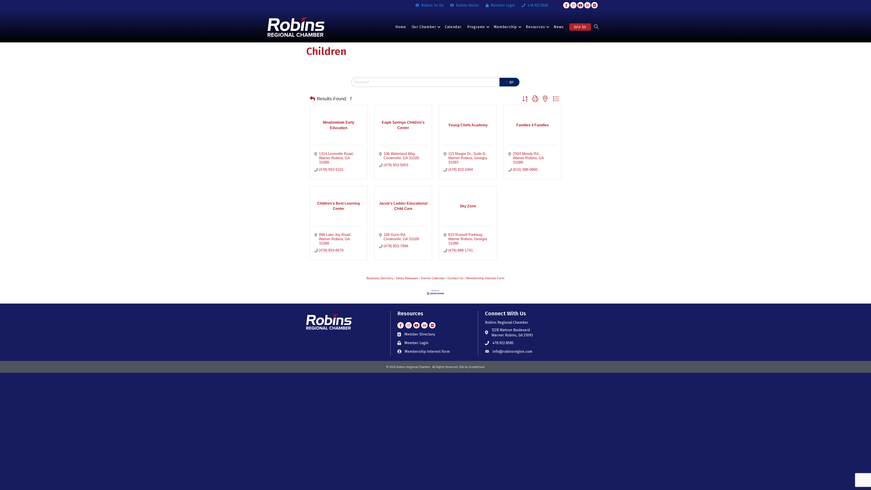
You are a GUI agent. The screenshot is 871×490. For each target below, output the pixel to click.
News (558, 27)
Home (400, 27)
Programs (476, 27)
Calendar (453, 27)
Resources (535, 27)
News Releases (407, 278)
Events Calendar (433, 278)
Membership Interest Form (485, 278)
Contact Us (455, 278)
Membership (505, 27)
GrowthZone (477, 367)
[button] (312, 99)
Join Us (580, 27)
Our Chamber (424, 27)
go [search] (511, 82)
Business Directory (380, 278)
